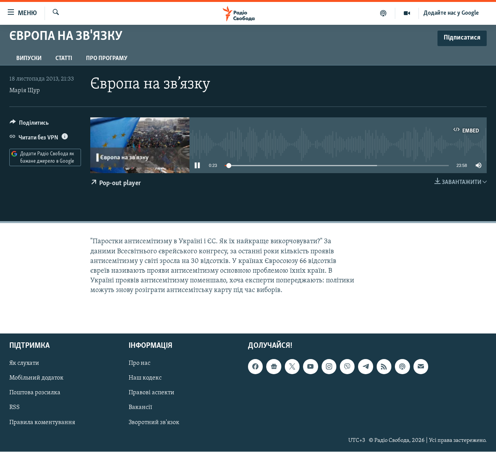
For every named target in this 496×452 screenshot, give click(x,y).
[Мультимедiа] (407, 13)
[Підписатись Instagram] (329, 366)
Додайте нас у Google (451, 13)
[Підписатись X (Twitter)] (292, 366)
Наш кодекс (145, 378)
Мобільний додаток (36, 378)
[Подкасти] (383, 13)
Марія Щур (24, 91)
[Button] (29, 124)
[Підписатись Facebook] (255, 366)
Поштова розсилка (34, 393)
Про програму (106, 58)
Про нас (139, 364)
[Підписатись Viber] (347, 366)
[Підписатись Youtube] (310, 366)
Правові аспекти (151, 393)
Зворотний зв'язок (154, 422)
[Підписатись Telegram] (365, 366)
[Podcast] (402, 366)
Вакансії (140, 408)
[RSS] (384, 366)
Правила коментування (42, 422)
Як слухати (24, 364)
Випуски (28, 58)
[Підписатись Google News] (273, 366)
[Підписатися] (420, 366)
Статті (63, 58)
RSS (14, 408)
